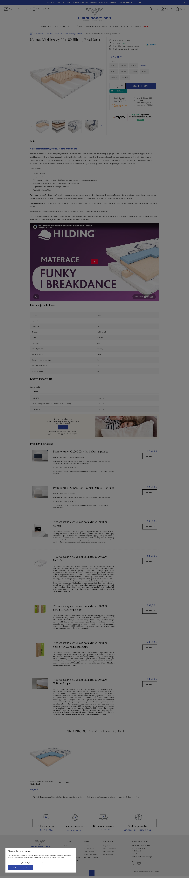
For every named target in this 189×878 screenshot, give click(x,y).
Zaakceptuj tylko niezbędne (22, 863)
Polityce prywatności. (58, 857)
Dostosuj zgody (47, 863)
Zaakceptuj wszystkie (20, 868)
